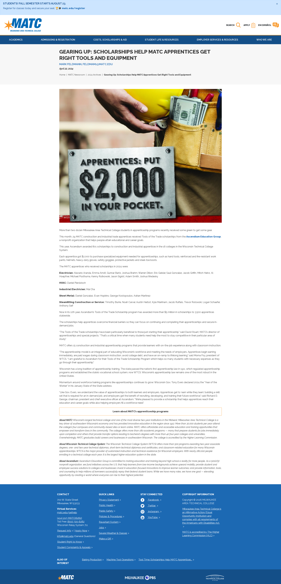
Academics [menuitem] (16, 39)
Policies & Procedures (110, 516)
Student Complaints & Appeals (74, 547)
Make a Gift (105, 538)
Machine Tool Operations (120, 559)
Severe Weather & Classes (113, 533)
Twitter (151, 505)
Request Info (64, 530)
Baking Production (92, 559)
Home (62, 75)
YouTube (152, 517)
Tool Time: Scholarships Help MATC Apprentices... (165, 559)
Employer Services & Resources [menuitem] (217, 39)
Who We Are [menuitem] (264, 39)
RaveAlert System (109, 522)
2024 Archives (94, 75)
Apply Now (81, 530)
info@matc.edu (65, 536)
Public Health (106, 505)
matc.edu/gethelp (67, 512)
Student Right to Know (69, 541)
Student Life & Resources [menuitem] (162, 39)
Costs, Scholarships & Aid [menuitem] (110, 39)
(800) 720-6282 (75, 521)
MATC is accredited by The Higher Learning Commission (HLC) (200, 534)
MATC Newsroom (76, 75)
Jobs (101, 527)
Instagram (153, 511)
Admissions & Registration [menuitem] (58, 39)
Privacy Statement (109, 499)
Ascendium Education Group (203, 236)
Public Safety (106, 511)
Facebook (153, 499)
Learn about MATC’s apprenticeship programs (140, 411)
